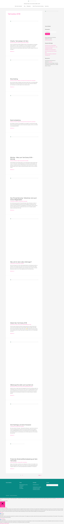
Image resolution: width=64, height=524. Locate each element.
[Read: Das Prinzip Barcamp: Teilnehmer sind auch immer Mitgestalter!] (24, 186)
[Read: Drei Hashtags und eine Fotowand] (24, 413)
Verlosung (17, 386)
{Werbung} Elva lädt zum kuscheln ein (21, 385)
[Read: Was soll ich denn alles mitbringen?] (24, 239)
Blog (24, 6)
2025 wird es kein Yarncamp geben (50, 45)
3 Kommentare (12, 263)
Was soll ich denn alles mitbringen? (21, 262)
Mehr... (1, 499)
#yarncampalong (15, 120)
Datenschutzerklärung (13, 495)
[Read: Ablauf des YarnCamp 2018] (24, 300)
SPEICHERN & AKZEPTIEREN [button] (4, 523)
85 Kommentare (12, 386)
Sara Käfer (21, 487)
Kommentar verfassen (13, 42)
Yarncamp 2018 (22, 42)
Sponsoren (50, 61)
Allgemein (19, 80)
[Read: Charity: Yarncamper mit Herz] (24, 29)
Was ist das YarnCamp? (18, 6)
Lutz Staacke (21, 488)
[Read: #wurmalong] (24, 68)
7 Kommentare (12, 426)
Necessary (2, 513)
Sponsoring (46, 6)
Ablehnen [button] (61, 498)
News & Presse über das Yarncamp (38, 6)
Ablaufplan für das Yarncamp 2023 (50, 49)
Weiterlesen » (12, 51)
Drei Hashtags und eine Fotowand (20, 425)
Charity (19, 42)
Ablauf (19, 160)
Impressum (7, 495)
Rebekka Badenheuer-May (23, 484)
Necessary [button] (1, 512)
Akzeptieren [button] (58, 498)
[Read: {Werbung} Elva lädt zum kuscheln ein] (24, 362)
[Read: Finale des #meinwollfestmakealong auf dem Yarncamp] (17, 450)
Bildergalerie (29, 6)
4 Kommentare (12, 201)
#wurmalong (14, 79)
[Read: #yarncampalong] (24, 106)
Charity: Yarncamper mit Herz (19, 41)
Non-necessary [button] (2, 518)
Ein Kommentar (12, 324)
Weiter (39, 475)
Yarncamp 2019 (28, 80)
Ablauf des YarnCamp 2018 (18, 323)
